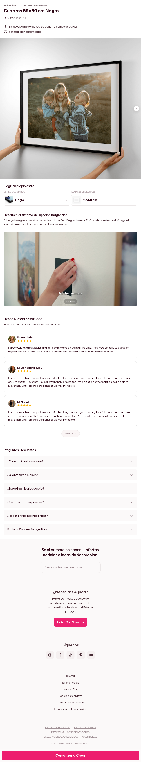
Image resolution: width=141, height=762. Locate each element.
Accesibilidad (89, 737)
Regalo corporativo (70, 696)
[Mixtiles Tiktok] (70, 655)
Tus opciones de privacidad (70, 709)
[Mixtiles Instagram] (50, 655)
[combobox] (36, 200)
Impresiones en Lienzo (70, 702)
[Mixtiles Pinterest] (81, 655)
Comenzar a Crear (70, 755)
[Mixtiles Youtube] (91, 655)
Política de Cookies (85, 728)
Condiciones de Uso (78, 732)
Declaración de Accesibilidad (61, 737)
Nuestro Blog (70, 689)
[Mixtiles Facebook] (60, 655)
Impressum (57, 732)
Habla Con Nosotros (70, 622)
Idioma (70, 676)
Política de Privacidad (57, 728)
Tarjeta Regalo (70, 682)
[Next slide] (136, 108)
